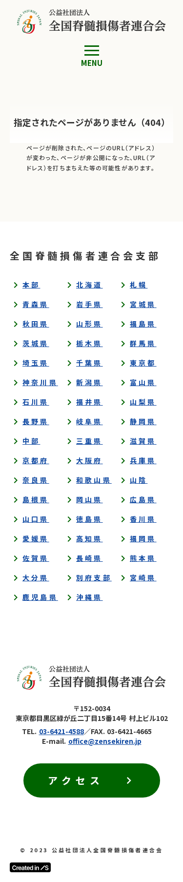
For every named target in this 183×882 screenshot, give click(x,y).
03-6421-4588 (61, 731)
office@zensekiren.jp (105, 741)
